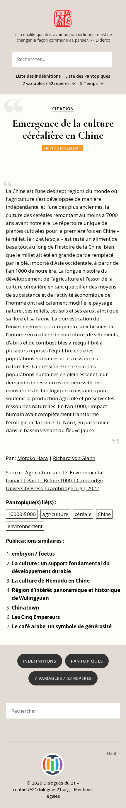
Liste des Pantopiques (87, 76)
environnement (63, 148)
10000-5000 (22, 514)
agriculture (55, 514)
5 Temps (89, 83)
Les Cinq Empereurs (36, 617)
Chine (104, 514)
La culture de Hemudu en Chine (51, 580)
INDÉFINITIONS (39, 661)
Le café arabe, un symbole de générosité (62, 626)
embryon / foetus (33, 553)
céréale (83, 514)
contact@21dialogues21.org (41, 789)
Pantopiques (87, 661)
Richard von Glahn (74, 458)
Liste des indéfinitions (38, 76)
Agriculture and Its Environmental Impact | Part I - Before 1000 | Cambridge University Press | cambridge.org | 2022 (55, 480)
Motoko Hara (32, 458)
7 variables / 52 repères (46, 83)
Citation (63, 108)
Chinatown (25, 607)
